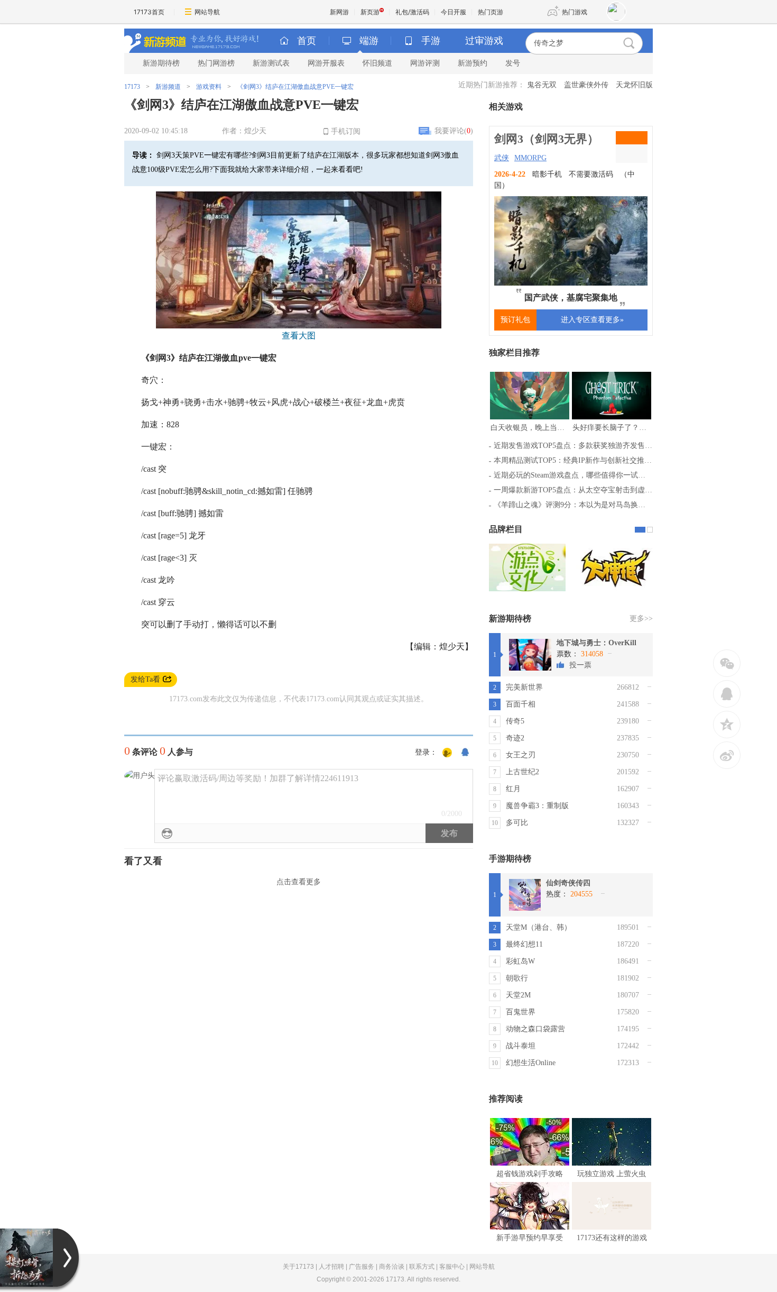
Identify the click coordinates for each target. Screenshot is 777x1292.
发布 (449, 833)
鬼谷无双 (542, 85)
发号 (512, 63)
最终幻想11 (524, 944)
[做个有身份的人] (447, 753)
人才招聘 (331, 1266)
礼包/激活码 (412, 12)
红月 (513, 789)
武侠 (501, 158)
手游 (430, 40)
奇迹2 (515, 738)
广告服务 (361, 1266)
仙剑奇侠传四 (568, 883)
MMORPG (530, 158)
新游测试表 (271, 63)
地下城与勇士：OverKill (596, 643)
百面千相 (520, 704)
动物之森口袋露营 (535, 1029)
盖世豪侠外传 (586, 85)
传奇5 (515, 721)
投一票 (580, 665)
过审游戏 (484, 40)
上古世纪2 (522, 772)
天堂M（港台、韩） (538, 927)
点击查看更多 (298, 882)
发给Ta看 (145, 679)
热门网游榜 (216, 63)
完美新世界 (524, 687)
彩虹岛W (520, 961)
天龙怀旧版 (634, 85)
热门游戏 (574, 12)
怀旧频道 (377, 63)
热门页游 (490, 12)
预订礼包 (515, 320)
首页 (306, 40)
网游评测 (425, 63)
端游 (368, 40)
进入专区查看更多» (592, 320)
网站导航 (207, 12)
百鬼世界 (520, 1012)
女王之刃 (520, 755)
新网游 (339, 12)
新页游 (370, 12)
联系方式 (421, 1266)
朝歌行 (517, 978)
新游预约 (472, 63)
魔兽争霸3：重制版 (537, 806)
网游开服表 (326, 63)
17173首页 (149, 12)
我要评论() (453, 131)
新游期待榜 (161, 63)
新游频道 (168, 86)
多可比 (517, 823)
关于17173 (298, 1266)
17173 (132, 86)
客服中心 (452, 1266)
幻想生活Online (531, 1063)
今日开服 (453, 12)
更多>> (641, 618)
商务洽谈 (391, 1266)
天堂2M (518, 995)
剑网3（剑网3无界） (546, 138)
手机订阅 (345, 131)
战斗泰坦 (520, 1046)
